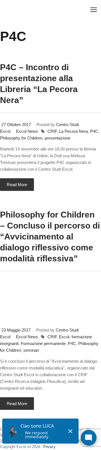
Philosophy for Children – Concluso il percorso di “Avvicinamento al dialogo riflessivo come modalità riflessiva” (50, 236)
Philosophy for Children (21, 138)
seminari (31, 350)
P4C (94, 131)
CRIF (52, 131)
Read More (17, 184)
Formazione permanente (43, 343)
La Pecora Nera (73, 131)
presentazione (57, 138)
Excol (64, 336)
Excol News (27, 131)
